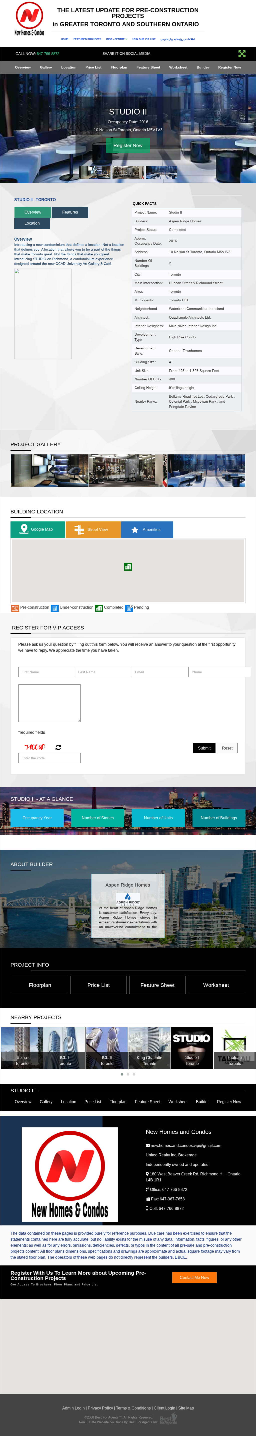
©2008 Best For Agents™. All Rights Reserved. (118, 1417)
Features (70, 212)
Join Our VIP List (144, 39)
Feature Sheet (148, 67)
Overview (23, 67)
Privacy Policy (100, 1408)
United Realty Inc (171, 1155)
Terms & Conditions (133, 1408)
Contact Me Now (194, 1277)
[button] (128, 567)
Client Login (164, 1408)
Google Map (42, 529)
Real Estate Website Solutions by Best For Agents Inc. (119, 1422)
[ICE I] (64, 1048)
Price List (94, 67)
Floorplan (119, 67)
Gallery (46, 67)
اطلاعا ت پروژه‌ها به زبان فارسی (177, 39)
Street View (97, 529)
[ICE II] (107, 1048)
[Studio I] (192, 1048)
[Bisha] (22, 1048)
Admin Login (73, 1408)
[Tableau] (235, 1048)
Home (64, 39)
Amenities (151, 529)
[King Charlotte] (149, 1048)
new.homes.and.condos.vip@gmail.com (186, 1145)
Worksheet (178, 67)
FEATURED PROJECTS (87, 39)
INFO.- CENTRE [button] (116, 39)
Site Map (186, 1408)
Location (68, 67)
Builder (203, 67)
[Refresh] (57, 748)
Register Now (229, 67)
